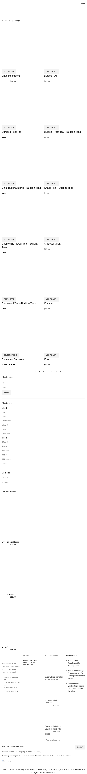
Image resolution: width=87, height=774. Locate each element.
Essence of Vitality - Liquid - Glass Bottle (53, 727)
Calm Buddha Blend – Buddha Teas (21, 187)
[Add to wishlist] (10, 66)
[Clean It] (28, 623)
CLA (46, 359)
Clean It (5, 647)
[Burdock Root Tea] (22, 102)
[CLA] (64, 329)
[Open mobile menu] (3, 3)
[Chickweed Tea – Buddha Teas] (22, 273)
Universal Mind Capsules (51, 701)
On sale (5, 478)
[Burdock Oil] (64, 46)
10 (60, 371)
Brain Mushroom (8, 594)
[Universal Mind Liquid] (28, 518)
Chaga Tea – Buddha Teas (58, 187)
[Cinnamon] (64, 273)
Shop (11, 21)
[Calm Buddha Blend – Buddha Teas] (22, 158)
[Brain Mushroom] (28, 570)
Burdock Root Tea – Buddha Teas (62, 131)
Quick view (4, 66)
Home (4, 21)
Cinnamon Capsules (13, 359)
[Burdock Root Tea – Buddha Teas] (64, 102)
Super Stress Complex (54, 677)
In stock (5, 482)
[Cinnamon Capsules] (22, 329)
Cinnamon (49, 303)
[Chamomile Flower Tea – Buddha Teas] (22, 214)
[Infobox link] (22, 745)
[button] (9, 71)
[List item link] (11, 685)
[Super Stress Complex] (54, 667)
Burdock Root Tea (11, 131)
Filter (6, 392)
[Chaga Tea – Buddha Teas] (64, 158)
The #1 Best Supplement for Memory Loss (74, 663)
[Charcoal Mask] (64, 214)
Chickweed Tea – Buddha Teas (19, 303)
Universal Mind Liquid (10, 542)
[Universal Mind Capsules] (54, 691)
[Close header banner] (3, 765)
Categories (7, 15)
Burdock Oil (50, 75)
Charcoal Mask (52, 243)
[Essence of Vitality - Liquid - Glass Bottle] (54, 717)
